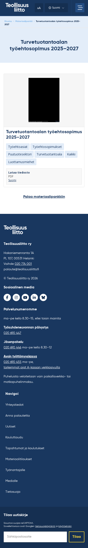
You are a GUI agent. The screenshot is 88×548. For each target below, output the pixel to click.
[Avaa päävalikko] (79, 7)
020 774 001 (23, 264)
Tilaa (76, 537)
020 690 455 (12, 362)
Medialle (11, 481)
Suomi (56, 8)
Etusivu (8, 21)
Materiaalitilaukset (18, 459)
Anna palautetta (17, 415)
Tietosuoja (12, 491)
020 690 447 (12, 333)
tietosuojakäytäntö (45, 526)
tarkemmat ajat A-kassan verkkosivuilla (32, 367)
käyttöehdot (65, 526)
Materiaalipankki (23, 21)
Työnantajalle (15, 470)
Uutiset (10, 426)
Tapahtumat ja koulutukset (24, 448)
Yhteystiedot (14, 404)
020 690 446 (12, 347)
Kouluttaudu (14, 437)
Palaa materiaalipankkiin (44, 197)
